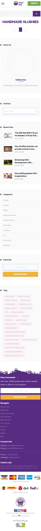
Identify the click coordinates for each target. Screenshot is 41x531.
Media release (10, 304)
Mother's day (25, 300)
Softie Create (5, 407)
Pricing (2, 430)
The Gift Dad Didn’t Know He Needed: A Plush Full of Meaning (26, 135)
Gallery (2, 433)
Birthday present (11, 308)
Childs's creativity (11, 300)
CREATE (34, 3)
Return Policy (17, 466)
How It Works (5, 423)
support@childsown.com (15, 445)
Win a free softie (26, 308)
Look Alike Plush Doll (12, 344)
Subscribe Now (20, 274)
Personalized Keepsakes (13, 352)
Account (35, 468)
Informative (7, 225)
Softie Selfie (4, 410)
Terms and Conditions (18, 468)
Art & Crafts (7, 240)
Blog (2, 436)
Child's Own (25, 516)
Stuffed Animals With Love (14, 356)
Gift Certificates (5, 417)
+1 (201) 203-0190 (11, 455)
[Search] (36, 13)
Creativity (25, 316)
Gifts (6, 312)
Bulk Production (5, 420)
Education (6, 245)
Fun (4, 235)
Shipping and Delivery (28, 466)
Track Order (29, 468)
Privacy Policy (8, 466)
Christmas (8, 320)
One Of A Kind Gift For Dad (14, 348)
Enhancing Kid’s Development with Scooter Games (23, 162)
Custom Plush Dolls (11, 340)
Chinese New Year (25, 304)
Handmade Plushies (29, 340)
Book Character (10, 324)
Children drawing (23, 296)
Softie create (9, 296)
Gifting (5, 210)
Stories (5, 200)
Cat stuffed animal (11, 316)
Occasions (6, 230)
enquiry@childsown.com (14, 448)
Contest (6, 205)
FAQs (1, 466)
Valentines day (21, 320)
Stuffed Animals (8, 220)
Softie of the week (9, 215)
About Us (3, 426)
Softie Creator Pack (7, 413)
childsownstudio (13, 457)
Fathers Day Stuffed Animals (15, 332)
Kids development (11, 328)
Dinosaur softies (17, 312)
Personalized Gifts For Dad (14, 336)
